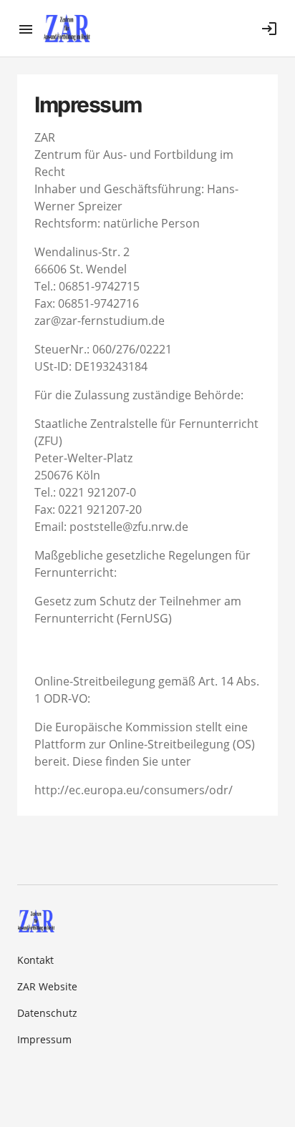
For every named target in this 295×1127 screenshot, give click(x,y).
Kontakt (35, 960)
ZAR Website (47, 986)
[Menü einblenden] (30, 28)
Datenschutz (47, 1013)
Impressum (44, 1039)
